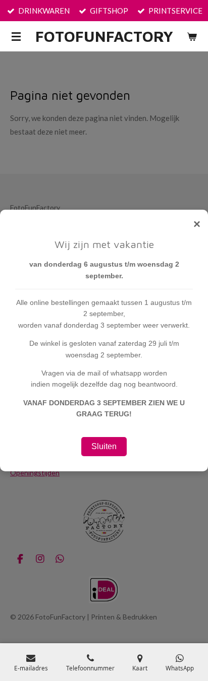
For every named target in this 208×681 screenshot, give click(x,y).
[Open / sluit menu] (16, 36)
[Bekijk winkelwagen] (192, 36)
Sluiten (104, 446)
